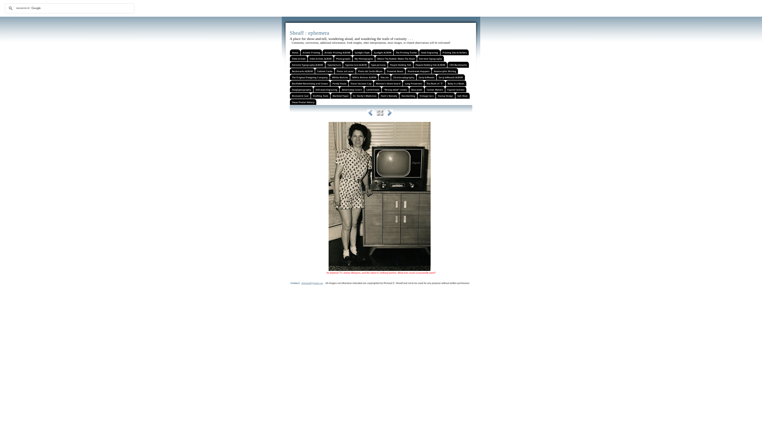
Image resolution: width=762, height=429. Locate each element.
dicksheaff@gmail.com (312, 283)
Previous (370, 113)
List (380, 113)
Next (390, 113)
